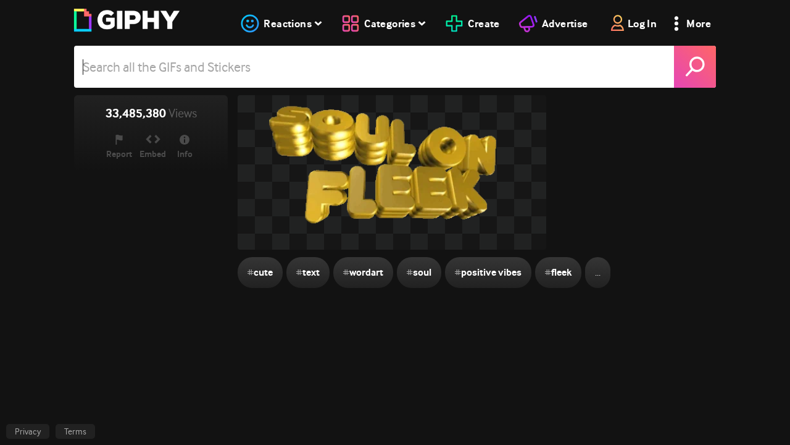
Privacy (28, 431)
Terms (75, 431)
